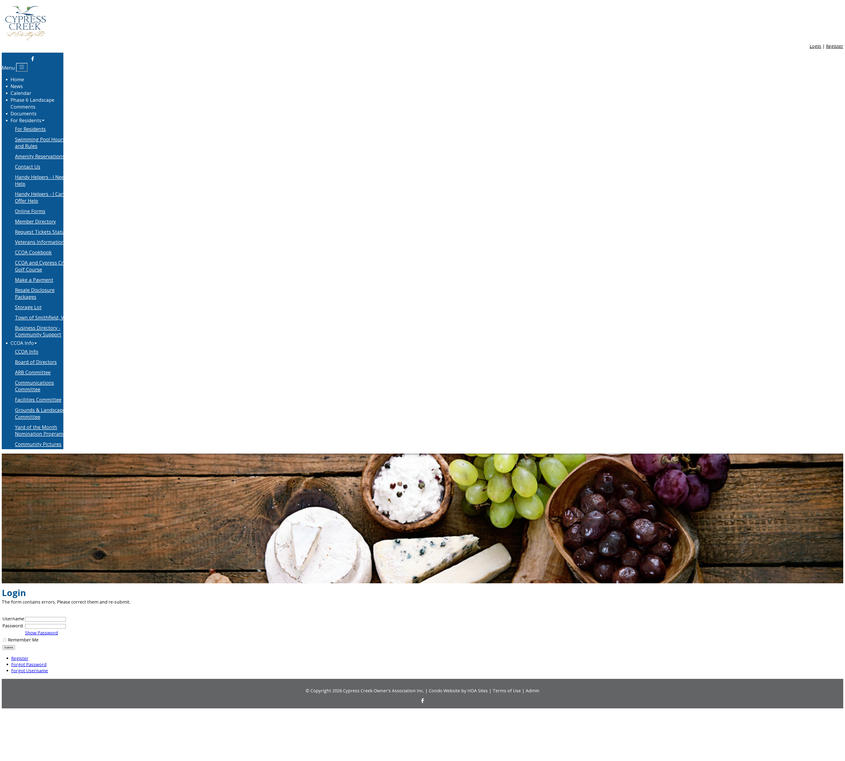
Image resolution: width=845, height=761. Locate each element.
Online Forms (30, 211)
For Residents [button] (26, 120)
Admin (532, 691)
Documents (24, 113)
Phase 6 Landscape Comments (32, 103)
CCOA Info (26, 351)
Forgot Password (28, 664)
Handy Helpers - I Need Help (41, 180)
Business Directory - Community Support (38, 331)
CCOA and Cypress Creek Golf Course (43, 266)
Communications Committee (34, 386)
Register (834, 46)
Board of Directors (36, 361)
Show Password (41, 633)
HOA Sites (477, 691)
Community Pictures (38, 444)
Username (13, 619)
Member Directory (35, 221)
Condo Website (444, 691)
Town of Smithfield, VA (41, 317)
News (17, 86)
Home (17, 79)
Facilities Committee (38, 399)
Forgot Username (29, 671)
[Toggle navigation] (22, 67)
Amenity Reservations (40, 156)
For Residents (30, 129)
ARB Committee (33, 372)
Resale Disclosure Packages (35, 293)
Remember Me (23, 640)
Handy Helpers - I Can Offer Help (39, 197)
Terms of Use (507, 691)
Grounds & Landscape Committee (40, 413)
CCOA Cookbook (33, 252)
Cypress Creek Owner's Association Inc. (383, 691)
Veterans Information (39, 241)
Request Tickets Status (41, 231)
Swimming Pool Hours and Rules (40, 142)
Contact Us (27, 166)
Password (12, 626)
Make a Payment (34, 279)
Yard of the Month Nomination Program (39, 430)
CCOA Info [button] (22, 343)
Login (815, 46)
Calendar (21, 93)
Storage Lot (28, 307)
